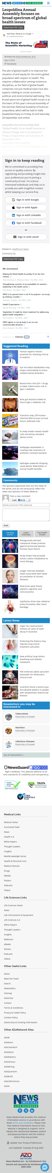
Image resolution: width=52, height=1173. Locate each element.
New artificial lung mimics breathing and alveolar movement (32, 659)
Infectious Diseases (25, 741)
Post (6, 525)
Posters (7, 880)
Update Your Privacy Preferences (26, 1142)
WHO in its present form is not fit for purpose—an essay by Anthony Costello (26, 295)
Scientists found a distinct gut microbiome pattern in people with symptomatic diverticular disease (34, 691)
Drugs (7, 870)
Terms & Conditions (13, 1007)
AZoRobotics (10, 1057)
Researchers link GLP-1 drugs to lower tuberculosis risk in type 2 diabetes (34, 386)
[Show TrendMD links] (48, 336)
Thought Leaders (12, 846)
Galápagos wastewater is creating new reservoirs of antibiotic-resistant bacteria (33, 450)
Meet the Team (11, 978)
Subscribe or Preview (25, 716)
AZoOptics (9, 1052)
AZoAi (7, 1086)
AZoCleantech (10, 1047)
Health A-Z (9, 836)
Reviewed (11, 63)
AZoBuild (8, 1076)
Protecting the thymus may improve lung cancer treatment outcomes (33, 644)
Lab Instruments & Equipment (18, 915)
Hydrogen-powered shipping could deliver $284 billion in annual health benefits (34, 466)
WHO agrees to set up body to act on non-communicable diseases (20, 323)
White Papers (10, 841)
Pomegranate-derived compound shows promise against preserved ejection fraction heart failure (32, 544)
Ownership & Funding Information (20, 1022)
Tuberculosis (21, 713)
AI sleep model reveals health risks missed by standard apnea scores (34, 434)
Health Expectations (11, 304)
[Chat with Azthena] (44, 1167)
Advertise (8, 998)
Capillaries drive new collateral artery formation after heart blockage (35, 604)
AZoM (7, 1037)
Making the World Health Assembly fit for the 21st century (23, 275)
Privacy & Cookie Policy (15, 1012)
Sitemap (8, 993)
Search (7, 983)
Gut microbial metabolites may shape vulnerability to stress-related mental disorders (35, 370)
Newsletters (10, 988)
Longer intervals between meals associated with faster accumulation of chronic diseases (33, 575)
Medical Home (11, 822)
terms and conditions (23, 1122)
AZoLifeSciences (11, 1081)
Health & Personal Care (15, 861)
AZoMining (9, 1066)
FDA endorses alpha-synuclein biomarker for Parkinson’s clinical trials (34, 674)
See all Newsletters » (14, 755)
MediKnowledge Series (15, 856)
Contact (7, 1003)
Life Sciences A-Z (12, 920)
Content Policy (11, 1017)
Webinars (8, 939)
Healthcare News (20, 249)
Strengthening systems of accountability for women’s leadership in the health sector (25, 285)
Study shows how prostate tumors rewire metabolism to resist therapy (34, 558)
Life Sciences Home (13, 905)
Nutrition (20, 727)
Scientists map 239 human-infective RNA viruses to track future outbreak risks (34, 418)
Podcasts (8, 885)
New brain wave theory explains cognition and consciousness (31, 589)
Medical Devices (12, 866)
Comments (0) (8, 253)
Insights (8, 851)
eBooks (7, 875)
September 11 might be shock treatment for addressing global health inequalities (26, 313)
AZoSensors (9, 1061)
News (6, 832)
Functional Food (11, 827)
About (7, 973)
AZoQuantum (10, 1071)
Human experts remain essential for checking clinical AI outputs (34, 354)
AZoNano (8, 1042)
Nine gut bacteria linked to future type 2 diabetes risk (33, 401)
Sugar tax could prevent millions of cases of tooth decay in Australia (32, 629)
